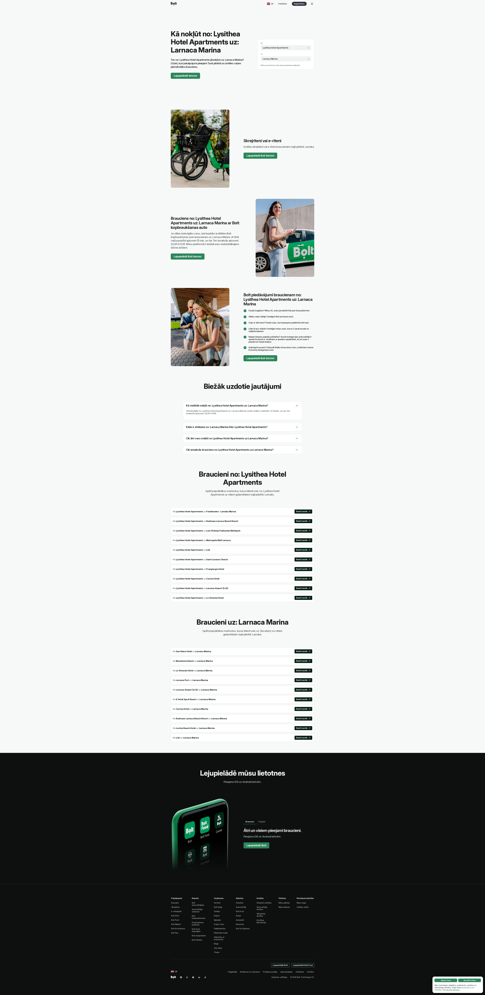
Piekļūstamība (219, 928)
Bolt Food (175, 920)
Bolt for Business (178, 928)
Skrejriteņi (175, 907)
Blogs (216, 944)
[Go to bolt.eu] (174, 4)
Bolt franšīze (197, 940)
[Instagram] (193, 977)
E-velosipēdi (176, 911)
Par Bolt (217, 903)
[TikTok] (205, 977)
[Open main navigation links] (312, 4)
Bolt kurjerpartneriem (198, 917)
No (262, 43)
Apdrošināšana (286, 972)
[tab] (250, 821)
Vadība (217, 911)
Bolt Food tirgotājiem (196, 930)
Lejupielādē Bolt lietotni (260, 155)
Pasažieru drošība (264, 903)
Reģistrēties (299, 4)
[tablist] (256, 821)
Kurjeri (238, 916)
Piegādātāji (232, 972)
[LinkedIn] (199, 977)
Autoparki (240, 920)
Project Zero (219, 924)
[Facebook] (181, 977)
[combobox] (286, 47)
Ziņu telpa (218, 948)
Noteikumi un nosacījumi (250, 972)
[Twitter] (187, 977)
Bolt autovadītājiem (198, 904)
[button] (297, 406)
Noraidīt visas (470, 980)
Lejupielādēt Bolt (256, 845)
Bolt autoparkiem (199, 936)
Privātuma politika (270, 972)
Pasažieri (239, 903)
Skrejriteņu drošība (261, 915)
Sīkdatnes (300, 972)
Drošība (310, 972)
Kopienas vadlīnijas (279, 977)
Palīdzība (282, 4)
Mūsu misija (301, 903)
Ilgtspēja (217, 920)
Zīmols (217, 952)
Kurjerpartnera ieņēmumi (198, 923)
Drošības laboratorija (261, 921)
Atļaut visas (446, 980)
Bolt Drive (175, 916)
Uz (262, 54)
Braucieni (175, 903)
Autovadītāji (241, 907)
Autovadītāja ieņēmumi (197, 910)
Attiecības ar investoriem (219, 938)
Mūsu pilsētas (284, 903)
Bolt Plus (174, 933)
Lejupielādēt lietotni (185, 75)
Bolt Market (176, 924)
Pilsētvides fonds (221, 933)
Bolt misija (218, 907)
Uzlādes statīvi (303, 907)
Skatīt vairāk (301, 511)
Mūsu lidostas (284, 907)
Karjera (217, 916)
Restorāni (240, 924)
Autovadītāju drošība (262, 908)
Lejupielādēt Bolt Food (303, 965)
